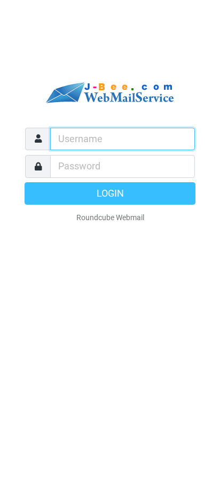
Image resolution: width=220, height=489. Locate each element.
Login (110, 193)
